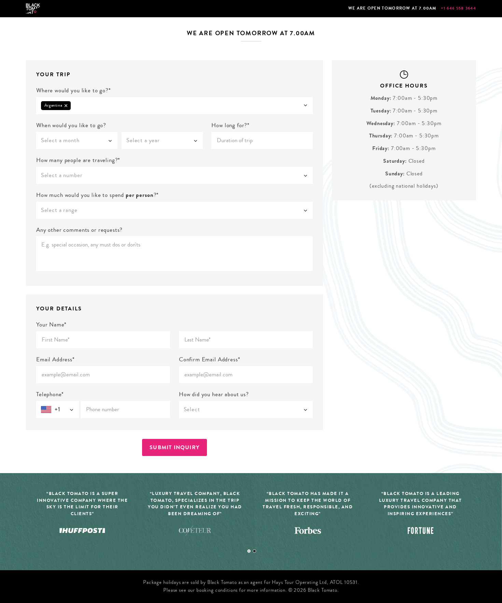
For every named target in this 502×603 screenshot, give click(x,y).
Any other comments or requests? (79, 230)
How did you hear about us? (214, 394)
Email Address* (55, 359)
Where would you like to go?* (73, 90)
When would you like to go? (71, 125)
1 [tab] (249, 551)
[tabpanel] (195, 517)
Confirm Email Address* (209, 359)
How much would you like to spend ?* (97, 195)
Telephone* (50, 394)
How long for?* (230, 125)
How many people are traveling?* (78, 160)
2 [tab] (254, 551)
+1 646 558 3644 (458, 8)
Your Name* (51, 324)
